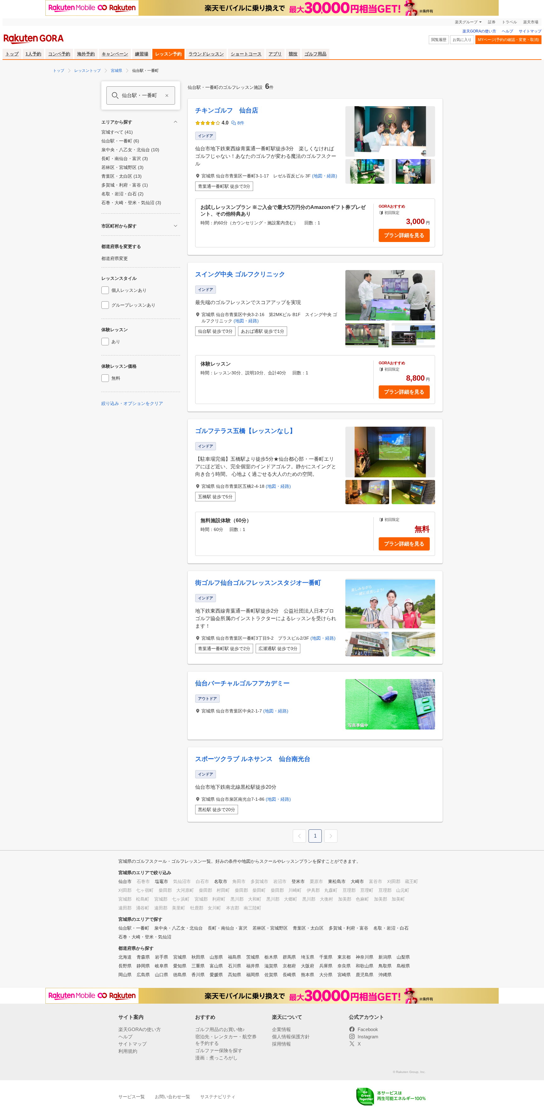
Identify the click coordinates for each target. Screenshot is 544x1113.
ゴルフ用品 (315, 53)
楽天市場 (530, 22)
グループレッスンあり (133, 305)
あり (115, 341)
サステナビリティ (217, 1096)
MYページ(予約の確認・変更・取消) (508, 39)
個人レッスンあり (129, 290)
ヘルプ (507, 31)
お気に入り (462, 39)
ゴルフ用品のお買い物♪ (220, 1029)
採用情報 (281, 1044)
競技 (293, 53)
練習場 (141, 53)
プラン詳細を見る (404, 235)
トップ (12, 53)
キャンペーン (115, 53)
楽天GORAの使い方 (479, 31)
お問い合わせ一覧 (172, 1096)
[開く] (175, 225)
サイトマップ (530, 31)
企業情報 (281, 1029)
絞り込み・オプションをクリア (132, 403)
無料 (115, 378)
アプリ (275, 53)
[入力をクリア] (167, 95)
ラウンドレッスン (206, 53)
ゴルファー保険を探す (218, 1050)
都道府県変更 (114, 258)
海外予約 (86, 53)
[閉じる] (175, 121)
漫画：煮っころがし (216, 1057)
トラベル (509, 22)
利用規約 (127, 1051)
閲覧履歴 (438, 39)
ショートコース (246, 53)
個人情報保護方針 (291, 1036)
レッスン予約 (168, 53)
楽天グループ (466, 22)
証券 (492, 22)
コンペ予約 (59, 53)
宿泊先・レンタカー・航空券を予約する (226, 1040)
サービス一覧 (131, 1096)
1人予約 (33, 53)
